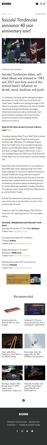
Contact (12, 425)
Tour (10, 14)
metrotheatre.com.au (22, 244)
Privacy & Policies (17, 422)
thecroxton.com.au (21, 256)
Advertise (34, 422)
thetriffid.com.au (20, 231)
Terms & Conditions (29, 425)
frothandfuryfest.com (22, 268)
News (4, 14)
